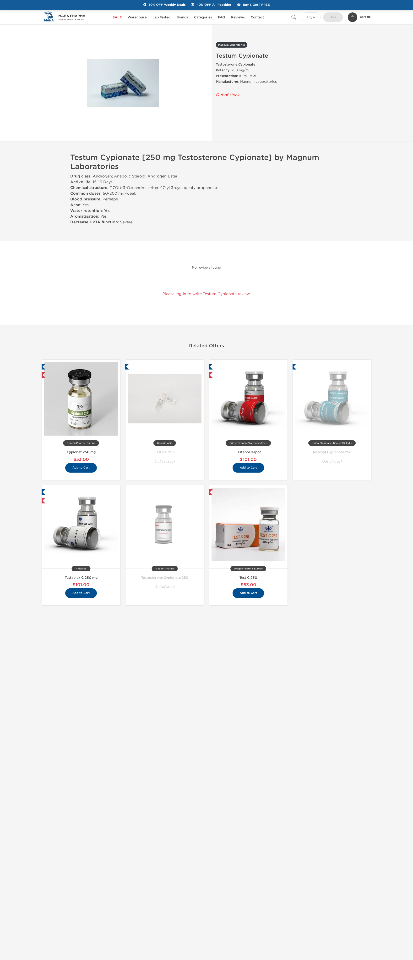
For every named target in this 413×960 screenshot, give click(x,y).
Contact (257, 17)
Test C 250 (248, 578)
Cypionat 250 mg (81, 452)
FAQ (221, 17)
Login (311, 17)
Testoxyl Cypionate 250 (332, 452)
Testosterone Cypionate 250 (164, 578)
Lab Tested (161, 17)
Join (333, 17)
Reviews (238, 17)
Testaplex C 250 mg (81, 578)
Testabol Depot (248, 452)
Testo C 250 (165, 452)
